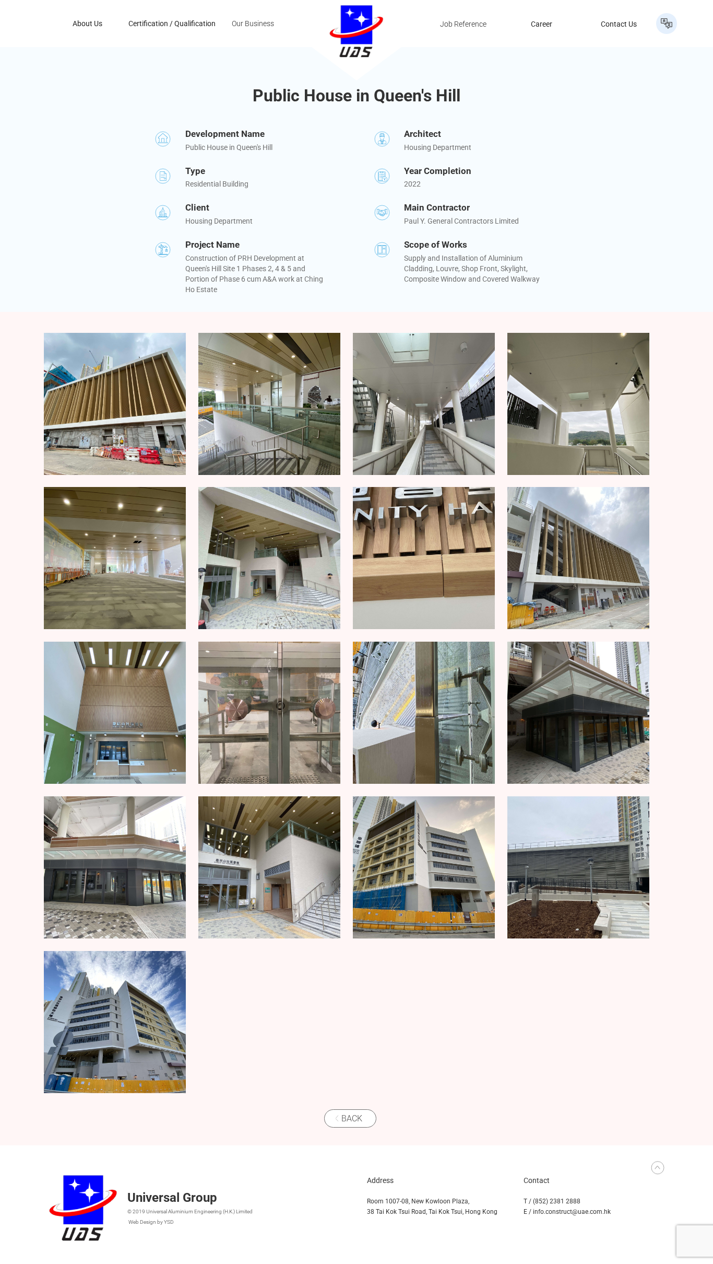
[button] (666, 23)
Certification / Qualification (172, 23)
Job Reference (463, 23)
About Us (87, 23)
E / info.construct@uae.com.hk (567, 1211)
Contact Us (619, 23)
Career (541, 23)
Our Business (253, 23)
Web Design (142, 1222)
